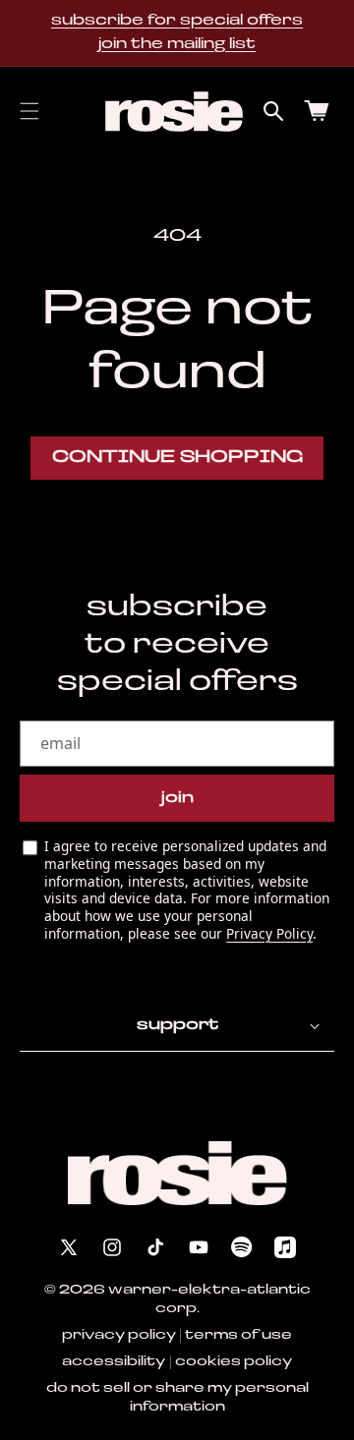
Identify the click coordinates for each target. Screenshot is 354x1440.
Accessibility (113, 1361)
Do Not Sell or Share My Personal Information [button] (177, 1397)
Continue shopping (177, 458)
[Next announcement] (327, 33)
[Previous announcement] (26, 33)
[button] (29, 111)
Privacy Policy (269, 933)
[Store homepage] (177, 1173)
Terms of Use (238, 1335)
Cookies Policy (233, 1361)
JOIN (177, 798)
